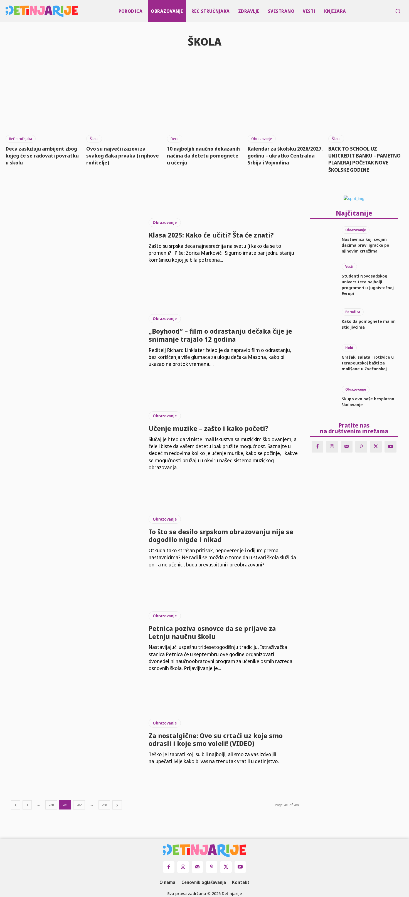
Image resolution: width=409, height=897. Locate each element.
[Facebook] (318, 447)
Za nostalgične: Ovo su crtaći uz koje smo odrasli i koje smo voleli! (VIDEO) (216, 739)
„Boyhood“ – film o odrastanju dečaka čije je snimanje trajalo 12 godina (220, 335)
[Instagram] (332, 447)
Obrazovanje (261, 138)
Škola (94, 138)
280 (51, 805)
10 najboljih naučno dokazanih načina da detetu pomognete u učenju (203, 155)
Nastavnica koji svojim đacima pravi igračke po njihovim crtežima (365, 245)
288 (104, 805)
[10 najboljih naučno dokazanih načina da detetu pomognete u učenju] (204, 103)
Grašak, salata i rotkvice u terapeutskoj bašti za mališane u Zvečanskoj (368, 362)
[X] (376, 447)
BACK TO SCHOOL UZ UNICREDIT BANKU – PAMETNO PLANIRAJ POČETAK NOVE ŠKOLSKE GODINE (364, 159)
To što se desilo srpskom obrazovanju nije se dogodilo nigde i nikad (221, 535)
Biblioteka (169, 60)
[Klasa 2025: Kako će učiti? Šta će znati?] (75, 241)
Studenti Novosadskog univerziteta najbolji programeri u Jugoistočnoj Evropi (368, 284)
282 (79, 805)
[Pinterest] (361, 447)
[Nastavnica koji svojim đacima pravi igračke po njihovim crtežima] (323, 240)
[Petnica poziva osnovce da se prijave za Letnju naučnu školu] (75, 641)
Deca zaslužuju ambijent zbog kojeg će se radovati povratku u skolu (42, 155)
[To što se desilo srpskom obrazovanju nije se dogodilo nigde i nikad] (75, 541)
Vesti (349, 266)
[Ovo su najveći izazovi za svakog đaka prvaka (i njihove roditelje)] (123, 103)
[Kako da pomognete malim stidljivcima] (323, 319)
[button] (397, 11)
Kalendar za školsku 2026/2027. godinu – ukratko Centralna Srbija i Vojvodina (285, 155)
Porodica (352, 311)
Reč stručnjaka (20, 138)
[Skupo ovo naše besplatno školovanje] (323, 397)
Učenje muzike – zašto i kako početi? (208, 428)
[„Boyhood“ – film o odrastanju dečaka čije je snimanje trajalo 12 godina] (75, 341)
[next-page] (117, 804)
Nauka (237, 60)
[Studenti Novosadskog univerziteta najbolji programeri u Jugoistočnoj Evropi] (323, 279)
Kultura (205, 60)
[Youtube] (390, 447)
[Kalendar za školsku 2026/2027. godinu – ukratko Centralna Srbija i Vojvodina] (285, 103)
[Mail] (347, 447)
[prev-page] (15, 804)
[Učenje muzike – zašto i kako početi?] (75, 441)
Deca (175, 138)
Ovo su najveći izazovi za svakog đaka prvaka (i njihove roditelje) (122, 155)
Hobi (349, 347)
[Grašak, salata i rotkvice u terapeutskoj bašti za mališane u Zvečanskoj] (323, 358)
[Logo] (7, 11)
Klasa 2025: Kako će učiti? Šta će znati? (211, 234)
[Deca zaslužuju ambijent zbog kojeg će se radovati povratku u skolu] (43, 103)
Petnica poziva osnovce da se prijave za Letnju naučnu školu (212, 632)
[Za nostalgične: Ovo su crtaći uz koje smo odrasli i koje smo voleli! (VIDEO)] (75, 741)
